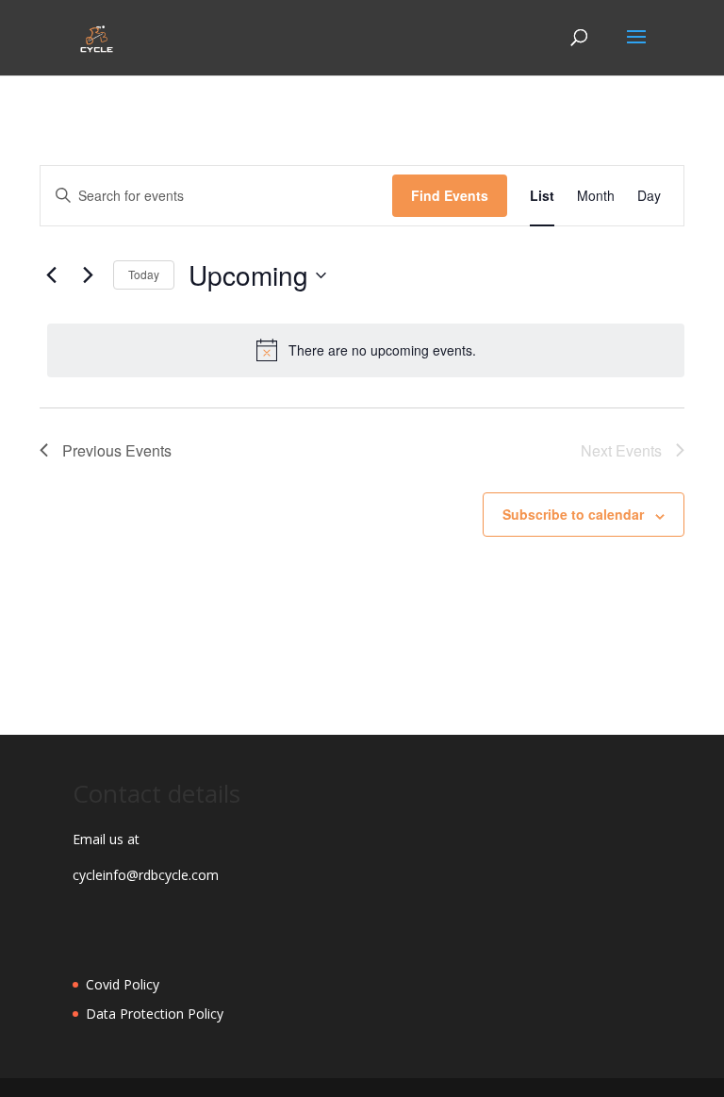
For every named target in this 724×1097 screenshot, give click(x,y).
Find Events (449, 195)
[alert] (365, 350)
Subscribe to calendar (573, 514)
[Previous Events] (51, 275)
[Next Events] (87, 275)
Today (143, 274)
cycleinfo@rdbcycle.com (146, 875)
